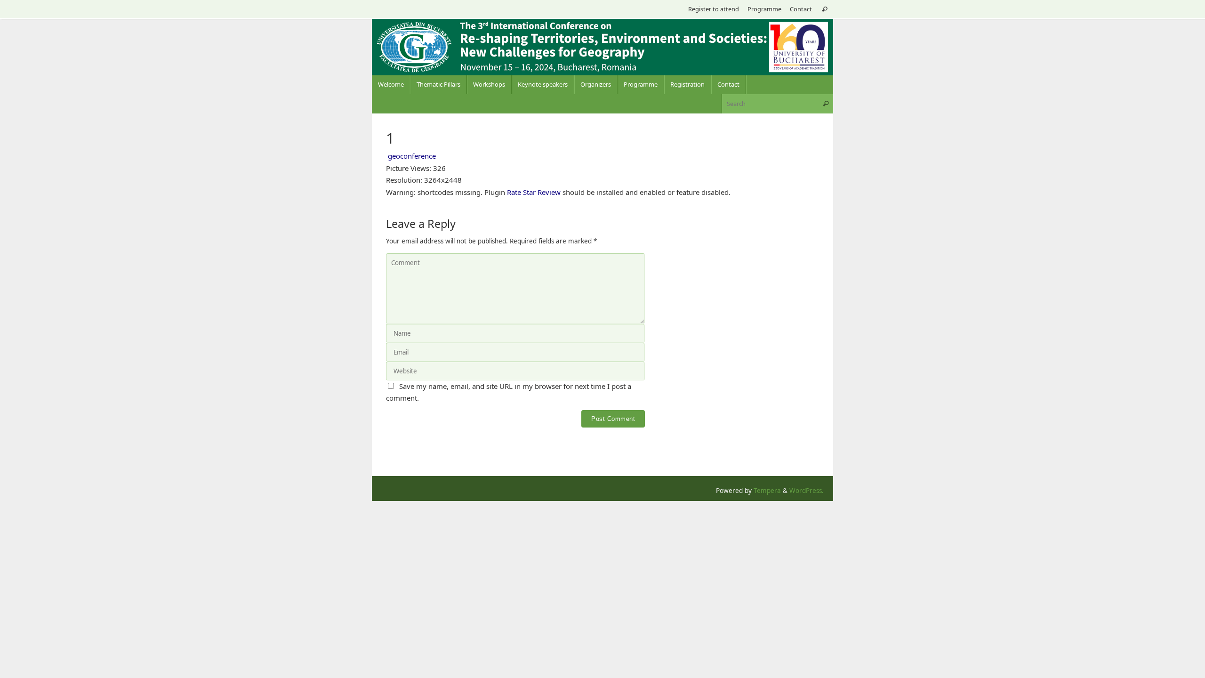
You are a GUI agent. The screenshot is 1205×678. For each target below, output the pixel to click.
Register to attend (713, 9)
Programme (764, 9)
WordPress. (806, 490)
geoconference (412, 156)
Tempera (767, 490)
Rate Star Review (534, 192)
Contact (801, 9)
